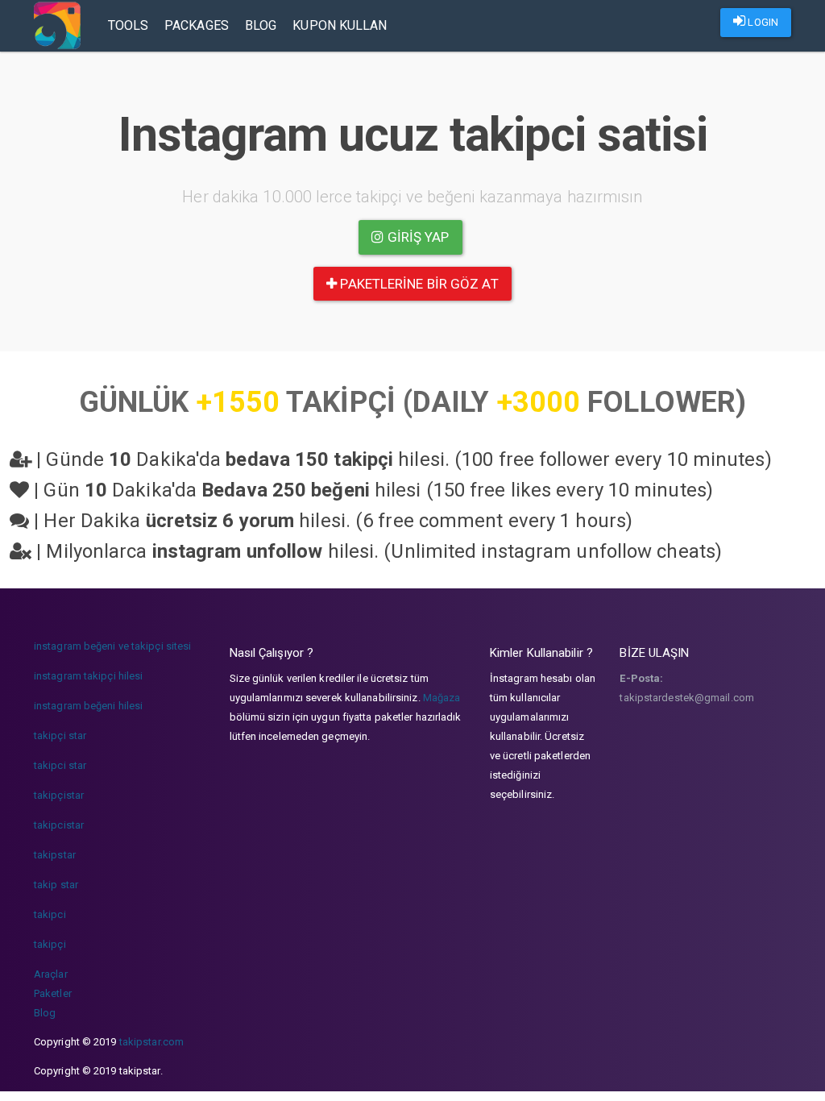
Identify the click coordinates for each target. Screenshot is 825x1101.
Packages (196, 25)
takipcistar (59, 825)
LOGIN (761, 22)
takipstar (55, 855)
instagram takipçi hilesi (88, 676)
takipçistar (59, 795)
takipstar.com (151, 1042)
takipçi (50, 944)
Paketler (53, 993)
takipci (50, 914)
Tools (128, 25)
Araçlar (51, 974)
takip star (56, 885)
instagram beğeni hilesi (88, 706)
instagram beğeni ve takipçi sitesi (112, 646)
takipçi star (60, 735)
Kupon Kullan (339, 25)
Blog (260, 25)
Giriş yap (417, 237)
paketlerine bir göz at (417, 284)
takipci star (60, 765)
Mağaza (442, 698)
